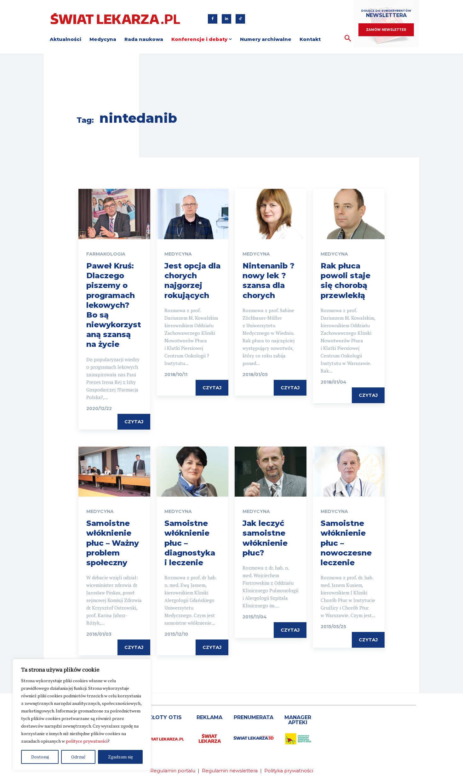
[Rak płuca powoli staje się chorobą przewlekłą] (349, 214)
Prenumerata (253, 717)
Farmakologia (105, 254)
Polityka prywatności (288, 771)
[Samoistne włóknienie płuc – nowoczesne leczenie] (349, 472)
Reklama (209, 717)
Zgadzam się (120, 757)
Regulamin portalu (172, 771)
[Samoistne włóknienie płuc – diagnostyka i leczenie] (192, 472)
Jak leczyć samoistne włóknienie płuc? (265, 538)
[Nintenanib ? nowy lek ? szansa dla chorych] (270, 214)
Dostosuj (40, 757)
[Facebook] (212, 19)
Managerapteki (297, 719)
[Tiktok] (240, 19)
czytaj (133, 422)
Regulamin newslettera (230, 771)
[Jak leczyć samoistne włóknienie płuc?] (270, 472)
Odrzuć (78, 757)
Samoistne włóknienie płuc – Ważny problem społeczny (112, 543)
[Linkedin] (226, 19)
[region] (82, 714)
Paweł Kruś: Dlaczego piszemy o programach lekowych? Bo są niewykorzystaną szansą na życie (113, 305)
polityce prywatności (86, 741)
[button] (348, 38)
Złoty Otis (165, 717)
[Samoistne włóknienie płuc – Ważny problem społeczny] (114, 472)
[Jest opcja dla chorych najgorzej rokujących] (192, 214)
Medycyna (178, 254)
